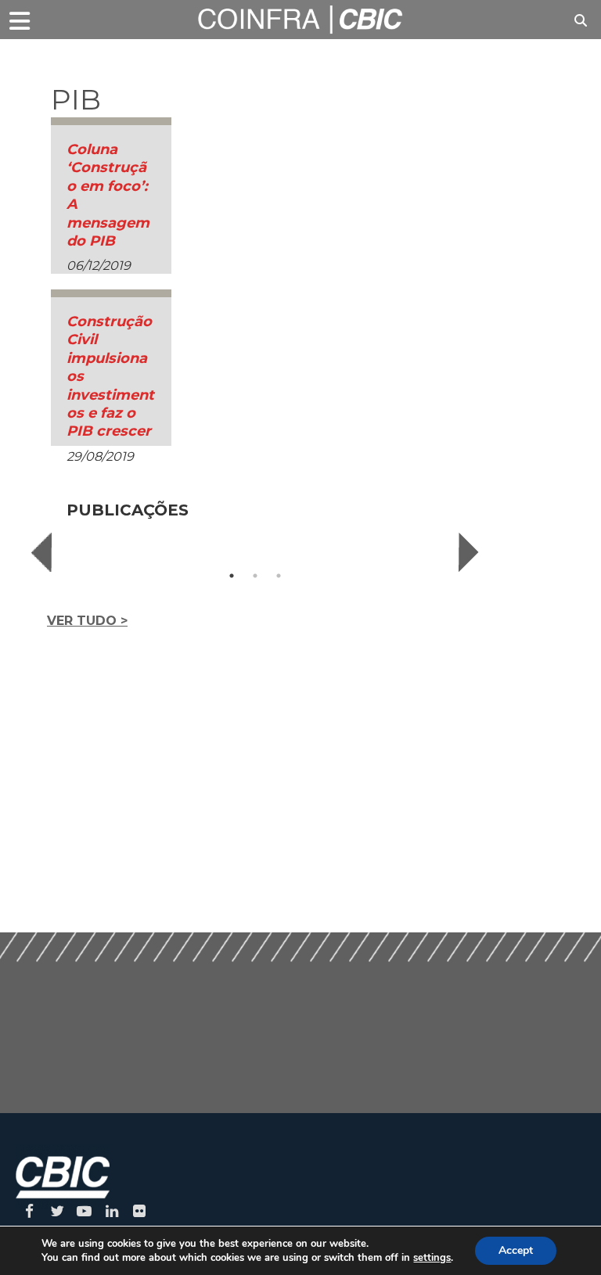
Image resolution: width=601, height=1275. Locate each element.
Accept (515, 1250)
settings (432, 1258)
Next (469, 552)
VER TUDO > (87, 620)
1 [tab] (231, 576)
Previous (41, 552)
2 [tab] (255, 576)
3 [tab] (278, 576)
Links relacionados (94, 59)
